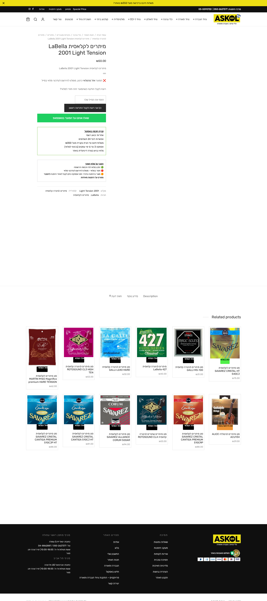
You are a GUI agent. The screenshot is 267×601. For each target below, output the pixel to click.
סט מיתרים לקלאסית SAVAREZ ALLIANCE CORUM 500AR (118, 437)
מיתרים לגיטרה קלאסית (56, 191)
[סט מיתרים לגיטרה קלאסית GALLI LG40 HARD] (115, 343)
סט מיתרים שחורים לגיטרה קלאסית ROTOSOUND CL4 (152, 435)
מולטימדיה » (118, 19)
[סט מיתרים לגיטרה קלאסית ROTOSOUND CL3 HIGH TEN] (78, 342)
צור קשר (57, 19)
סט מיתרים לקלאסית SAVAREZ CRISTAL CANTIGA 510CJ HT (82, 436)
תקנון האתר (162, 577)
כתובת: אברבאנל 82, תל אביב (57, 565)
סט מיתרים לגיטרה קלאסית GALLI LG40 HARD (116, 368)
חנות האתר (89, 35)
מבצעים (69, 19)
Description (150, 296)
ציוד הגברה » (200, 19)
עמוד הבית (101, 35)
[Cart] (28, 19)
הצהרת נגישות (160, 571)
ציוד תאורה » (182, 19)
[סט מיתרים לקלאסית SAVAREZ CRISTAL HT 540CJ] (225, 343)
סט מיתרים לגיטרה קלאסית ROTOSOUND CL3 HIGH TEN (79, 369)
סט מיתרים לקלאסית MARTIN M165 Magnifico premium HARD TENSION (42, 378)
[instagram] (29, 9)
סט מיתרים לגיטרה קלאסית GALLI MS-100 (189, 368)
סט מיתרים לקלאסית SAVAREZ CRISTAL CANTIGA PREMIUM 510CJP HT (46, 438)
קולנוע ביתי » (101, 19)
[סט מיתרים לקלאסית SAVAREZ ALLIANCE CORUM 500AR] (115, 410)
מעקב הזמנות (55, 9)
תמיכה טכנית (161, 559)
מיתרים (50, 35)
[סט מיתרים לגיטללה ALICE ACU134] (225, 410)
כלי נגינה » (166, 19)
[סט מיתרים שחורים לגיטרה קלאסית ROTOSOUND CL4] (152, 410)
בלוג (117, 547)
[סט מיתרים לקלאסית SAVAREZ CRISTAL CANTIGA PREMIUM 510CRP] (188, 409)
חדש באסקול (112, 571)
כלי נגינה (77, 35)
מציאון (68, 9)
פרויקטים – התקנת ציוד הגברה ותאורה (99, 577)
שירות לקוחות (161, 553)
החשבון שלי (113, 553)
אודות (41, 9)
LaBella (95, 195)
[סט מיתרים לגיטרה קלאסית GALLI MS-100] (188, 343)
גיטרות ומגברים (63, 35)
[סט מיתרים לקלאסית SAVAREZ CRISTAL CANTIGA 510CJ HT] (78, 409)
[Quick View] (219, 356)
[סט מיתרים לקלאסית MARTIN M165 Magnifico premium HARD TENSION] (42, 347)
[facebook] (32, 9)
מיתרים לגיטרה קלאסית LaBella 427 (155, 368)
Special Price (79, 9)
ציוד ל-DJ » (134, 19)
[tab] (150, 296)
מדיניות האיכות (160, 565)
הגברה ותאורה (111, 565)
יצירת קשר (113, 583)
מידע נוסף (132, 296)
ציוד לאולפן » (150, 19)
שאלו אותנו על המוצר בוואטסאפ (71, 118)
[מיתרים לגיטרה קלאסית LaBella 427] (152, 342)
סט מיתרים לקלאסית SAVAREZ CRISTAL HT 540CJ (227, 370)
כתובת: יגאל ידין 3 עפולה (59, 541)
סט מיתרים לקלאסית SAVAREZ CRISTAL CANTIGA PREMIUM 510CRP (192, 438)
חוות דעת (115, 296)
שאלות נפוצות (161, 542)
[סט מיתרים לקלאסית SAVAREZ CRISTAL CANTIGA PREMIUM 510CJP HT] (42, 409)
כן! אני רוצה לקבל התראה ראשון (85, 107)
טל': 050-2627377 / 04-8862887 (54, 545)
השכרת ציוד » (83, 19)
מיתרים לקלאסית (81, 195)
